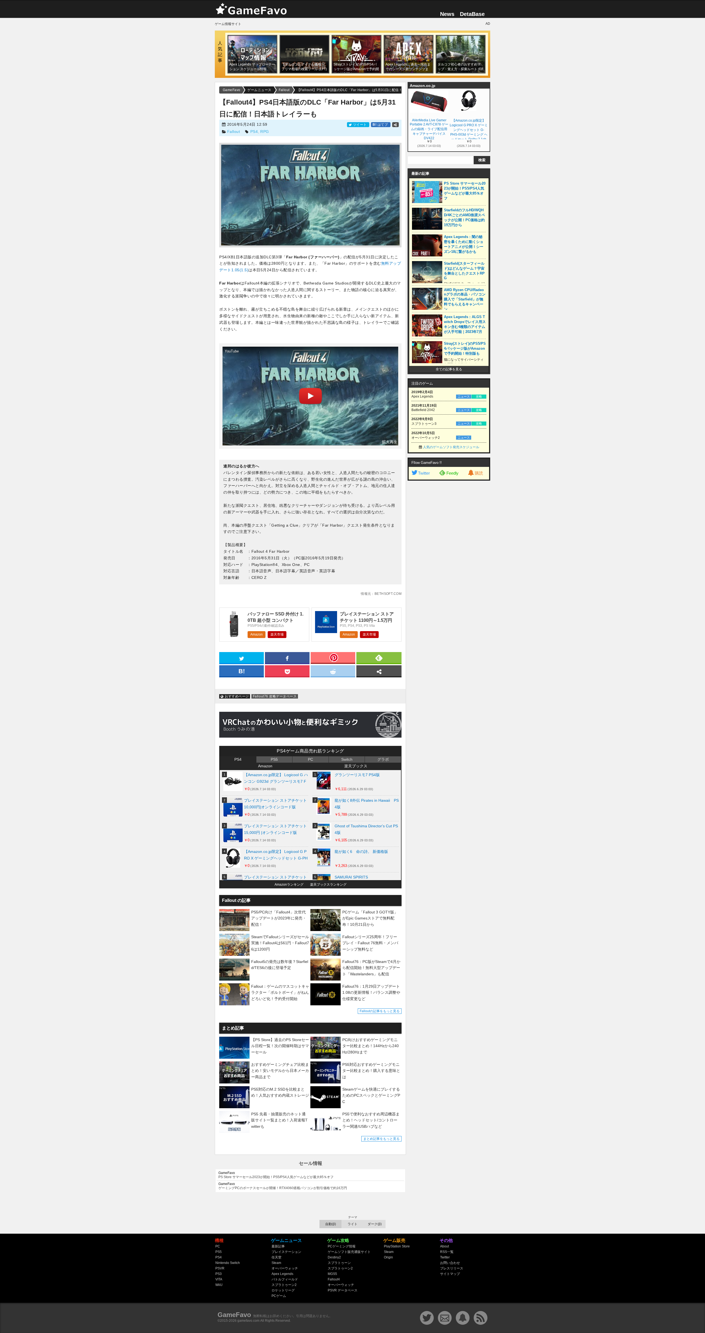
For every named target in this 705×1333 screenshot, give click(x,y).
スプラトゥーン (339, 1263)
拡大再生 (389, 442)
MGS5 (332, 1274)
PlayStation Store (397, 1246)
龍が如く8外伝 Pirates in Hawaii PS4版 (367, 803)
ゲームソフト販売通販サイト (349, 1252)
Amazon (256, 634)
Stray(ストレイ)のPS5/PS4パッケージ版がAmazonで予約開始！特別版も (465, 348)
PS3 (218, 1274)
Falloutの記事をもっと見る (380, 1011)
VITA (218, 1279)
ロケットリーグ (283, 1290)
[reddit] (333, 670)
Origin (388, 1257)
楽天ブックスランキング (328, 884)
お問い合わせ (450, 1263)
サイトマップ (450, 1274)
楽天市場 (277, 634)
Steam (276, 1263)
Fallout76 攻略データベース (275, 696)
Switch (346, 759)
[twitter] (241, 657)
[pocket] (287, 670)
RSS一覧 (447, 1252)
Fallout (233, 131)
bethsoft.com (388, 594)
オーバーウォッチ (285, 1268)
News (447, 14)
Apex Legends (282, 1274)
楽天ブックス (355, 766)
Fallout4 (334, 1279)
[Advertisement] (449, 567)
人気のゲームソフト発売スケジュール (451, 447)
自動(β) (330, 1224)
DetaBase (472, 14)
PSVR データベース (342, 1290)
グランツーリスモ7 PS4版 (357, 775)
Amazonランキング (289, 884)
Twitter (424, 473)
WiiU (219, 1285)
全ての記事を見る (449, 369)
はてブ (381, 125)
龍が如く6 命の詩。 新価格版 (361, 851)
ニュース (464, 396)
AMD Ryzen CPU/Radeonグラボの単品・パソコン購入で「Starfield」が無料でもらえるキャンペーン (465, 299)
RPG (264, 131)
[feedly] (379, 657)
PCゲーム (279, 1296)
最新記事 (278, 1246)
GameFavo (234, 1314)
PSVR (219, 1268)
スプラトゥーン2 (284, 1285)
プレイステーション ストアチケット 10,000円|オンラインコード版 (275, 803)
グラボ (383, 759)
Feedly (452, 473)
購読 (479, 473)
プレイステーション (286, 1252)
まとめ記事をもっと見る (381, 1139)
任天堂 (276, 1257)
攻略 (479, 396)
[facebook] (287, 657)
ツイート (360, 125)
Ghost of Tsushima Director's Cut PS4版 (366, 829)
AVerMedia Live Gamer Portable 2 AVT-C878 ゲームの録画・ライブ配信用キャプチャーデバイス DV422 (429, 128)
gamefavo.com (248, 1321)
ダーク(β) (375, 1224)
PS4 (254, 131)
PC (310, 759)
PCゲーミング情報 (342, 1246)
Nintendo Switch (227, 1263)
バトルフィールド (285, 1279)
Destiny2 (334, 1257)
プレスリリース (451, 1268)
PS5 (274, 759)
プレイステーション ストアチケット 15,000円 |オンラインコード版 (275, 829)
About (444, 1246)
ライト (352, 1224)
